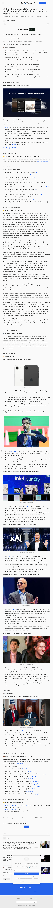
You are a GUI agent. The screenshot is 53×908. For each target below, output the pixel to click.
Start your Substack (23, 902)
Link (36, 172)
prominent (11, 668)
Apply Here (28, 766)
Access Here (19, 763)
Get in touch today (43, 161)
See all (5, 879)
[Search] (34, 3)
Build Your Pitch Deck (11, 810)
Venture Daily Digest (10, 20)
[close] (39, 857)
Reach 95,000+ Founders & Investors (16, 805)
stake (27, 506)
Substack (20, 905)
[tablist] (6, 838)
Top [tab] (4, 838)
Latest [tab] (8, 838)
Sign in (49, 3)
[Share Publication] (37, 3)
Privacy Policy (36, 878)
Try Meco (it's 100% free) (10, 148)
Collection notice (33, 898)
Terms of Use (32, 876)
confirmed (13, 451)
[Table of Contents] (1, 454)
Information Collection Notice (26, 878)
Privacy (24, 898)
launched (10, 556)
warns (11, 391)
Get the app (32, 902)
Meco (7, 127)
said (22, 731)
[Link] (1, 86)
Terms (28, 898)
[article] (26, 847)
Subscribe (42, 3)
